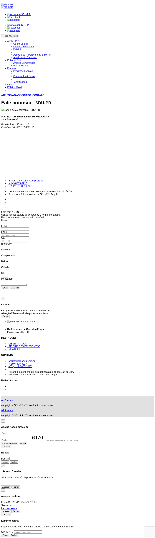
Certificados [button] (20, 82)
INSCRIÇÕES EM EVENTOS (23, 346)
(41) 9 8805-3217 (17, 183)
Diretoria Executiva (23, 46)
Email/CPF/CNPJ (10, 502)
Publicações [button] (14, 60)
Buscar (5, 458)
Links (10, 84)
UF (3, 273)
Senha (4, 505)
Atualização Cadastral (25, 57)
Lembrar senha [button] (9, 508)
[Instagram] (13, 20)
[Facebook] (13, 17)
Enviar (5, 288)
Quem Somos (20, 44)
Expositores (30, 477)
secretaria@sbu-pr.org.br (30, 180)
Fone (4, 232)
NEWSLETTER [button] (16, 349)
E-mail (4, 226)
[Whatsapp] (19, 14)
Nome (4, 220)
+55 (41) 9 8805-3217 (20, 186)
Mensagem (7, 278)
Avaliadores (46, 477)
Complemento (8, 255)
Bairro (4, 261)
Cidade (5, 267)
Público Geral (14, 87)
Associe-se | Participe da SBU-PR (32, 54)
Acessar (6, 487)
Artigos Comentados (24, 63)
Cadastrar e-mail (9, 443)
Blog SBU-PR (20, 65)
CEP (3, 238)
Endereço (6, 243)
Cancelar (15, 288)
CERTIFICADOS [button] (17, 343)
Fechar (5, 316)
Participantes (12, 477)
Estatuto (17, 49)
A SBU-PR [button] (13, 41)
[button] (16, 95)
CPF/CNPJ (7, 532)
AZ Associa (7, 400)
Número (5, 249)
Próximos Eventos (23, 71)
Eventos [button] (11, 68)
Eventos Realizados (24, 76)
